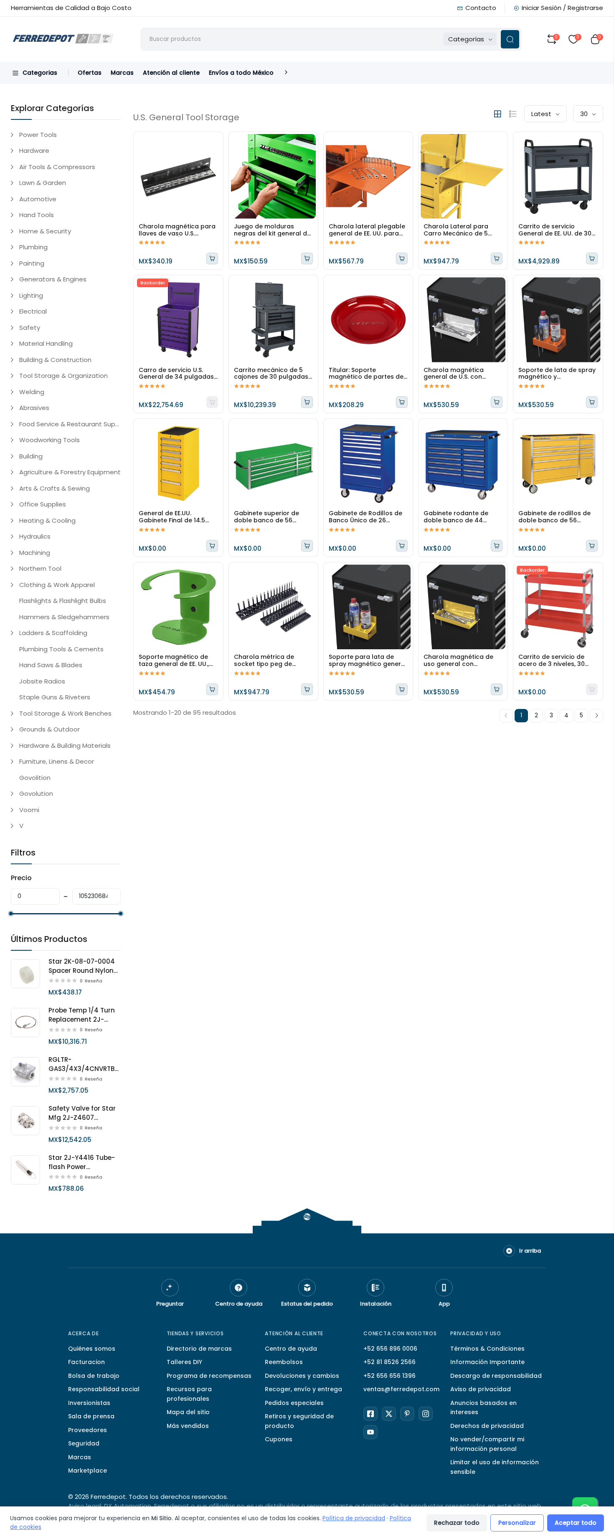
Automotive (37, 199)
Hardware (34, 150)
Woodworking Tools (49, 439)
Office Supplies (42, 504)
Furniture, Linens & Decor (56, 761)
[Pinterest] (407, 1414)
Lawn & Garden (42, 182)
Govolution (36, 793)
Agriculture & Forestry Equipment (70, 472)
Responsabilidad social (104, 1389)
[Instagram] (426, 1414)
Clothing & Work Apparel (57, 584)
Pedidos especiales (294, 1403)
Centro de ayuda (291, 1348)
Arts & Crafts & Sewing (54, 488)
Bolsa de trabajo (93, 1376)
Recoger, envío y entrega (303, 1389)
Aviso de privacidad (480, 1389)
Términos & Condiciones (487, 1348)
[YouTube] (370, 1432)
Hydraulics (35, 536)
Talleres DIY (184, 1362)
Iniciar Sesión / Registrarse (562, 7)
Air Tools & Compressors (57, 166)
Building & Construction (55, 359)
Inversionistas (89, 1403)
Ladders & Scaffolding (53, 632)
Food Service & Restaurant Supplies (70, 424)
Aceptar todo (575, 1523)
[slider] (11, 913)
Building (31, 456)
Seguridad (83, 1443)
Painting (31, 263)
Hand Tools (36, 214)
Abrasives (34, 407)
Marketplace (87, 1470)
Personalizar (517, 1523)
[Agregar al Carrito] (212, 258)
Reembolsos (284, 1362)
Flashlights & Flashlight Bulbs (62, 600)
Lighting (31, 295)
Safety (29, 327)
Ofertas (89, 72)
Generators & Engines (52, 279)
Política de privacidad (353, 1518)
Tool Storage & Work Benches (65, 713)
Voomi (29, 809)
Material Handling (46, 343)
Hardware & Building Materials (65, 745)
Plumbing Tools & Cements (61, 649)
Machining (34, 552)
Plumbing (33, 247)
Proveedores (87, 1430)
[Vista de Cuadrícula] (497, 114)
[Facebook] (370, 1414)
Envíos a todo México (241, 72)
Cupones (278, 1439)
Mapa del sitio (188, 1412)
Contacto (480, 7)
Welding (31, 391)
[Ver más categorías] (286, 73)
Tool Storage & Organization (63, 375)
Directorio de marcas (199, 1348)
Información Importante (487, 1362)
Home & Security (45, 231)
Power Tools (38, 134)
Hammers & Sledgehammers (64, 617)
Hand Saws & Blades (50, 665)
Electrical (33, 311)
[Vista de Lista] (513, 114)
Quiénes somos (91, 1348)
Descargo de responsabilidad (496, 1376)
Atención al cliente (171, 72)
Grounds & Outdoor (49, 729)
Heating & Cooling (47, 520)
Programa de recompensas (209, 1376)
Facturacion (86, 1362)
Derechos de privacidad (487, 1426)
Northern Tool (40, 568)
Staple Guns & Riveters (54, 697)
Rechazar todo (457, 1523)
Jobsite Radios (42, 681)
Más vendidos (188, 1426)
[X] (389, 1414)
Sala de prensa (91, 1416)
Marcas (122, 72)
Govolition (35, 777)
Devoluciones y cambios (302, 1376)
